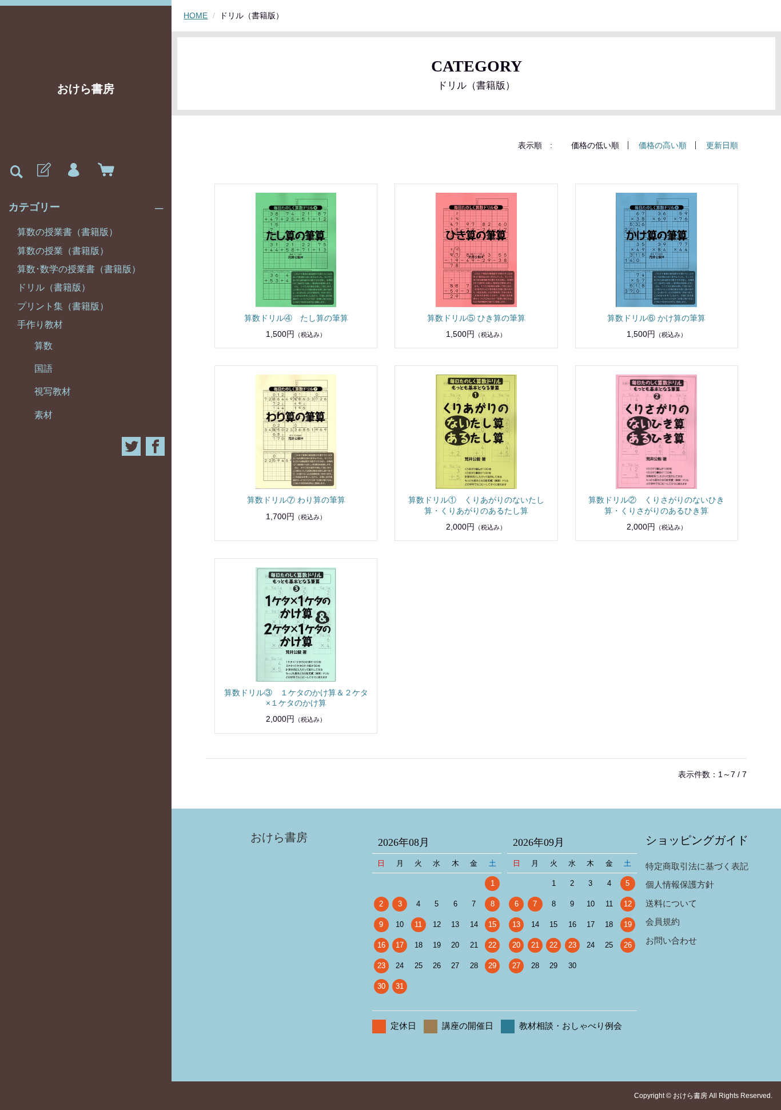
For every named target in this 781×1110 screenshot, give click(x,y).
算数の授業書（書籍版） (67, 232)
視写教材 (52, 391)
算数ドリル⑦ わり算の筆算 (296, 499)
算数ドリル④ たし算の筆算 (296, 318)
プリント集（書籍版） (63, 306)
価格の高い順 (663, 145)
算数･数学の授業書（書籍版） (79, 269)
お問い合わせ (671, 940)
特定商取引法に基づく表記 (696, 866)
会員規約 (662, 921)
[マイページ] (73, 170)
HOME (196, 15)
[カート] (103, 170)
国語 (43, 368)
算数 (43, 346)
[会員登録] (43, 170)
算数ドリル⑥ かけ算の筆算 (656, 318)
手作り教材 (40, 324)
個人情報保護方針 (679, 884)
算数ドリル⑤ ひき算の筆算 (476, 318)
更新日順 (722, 145)
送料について (671, 903)
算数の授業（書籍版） (63, 251)
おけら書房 (85, 88)
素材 (43, 415)
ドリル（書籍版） (53, 287)
